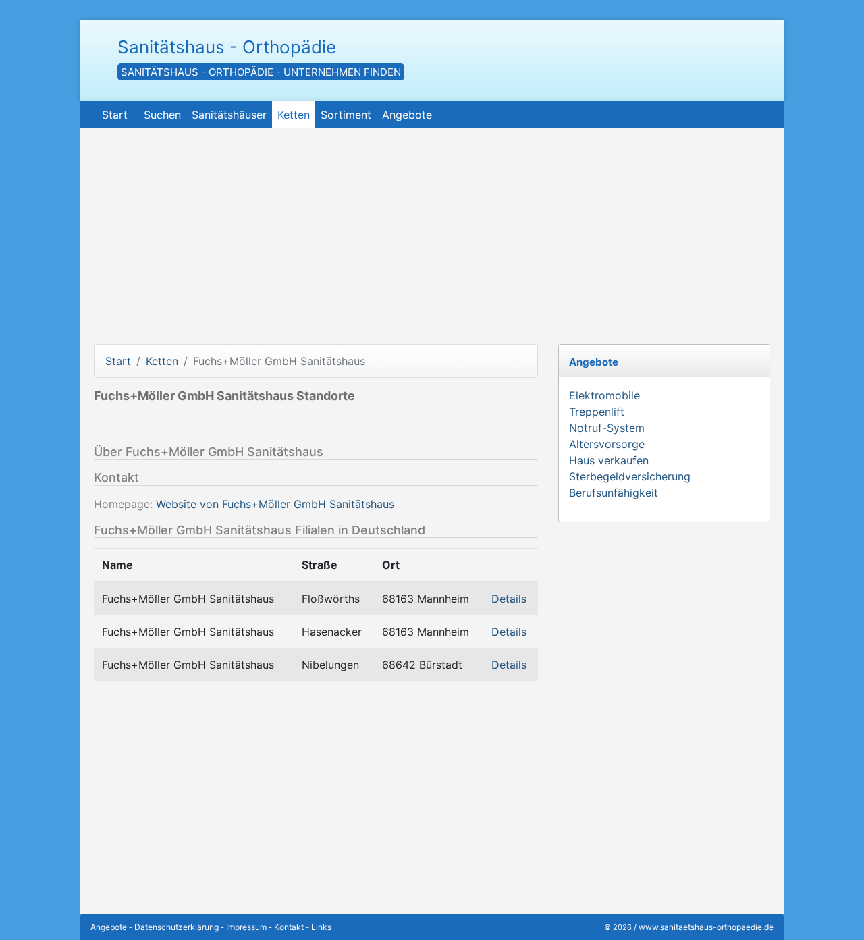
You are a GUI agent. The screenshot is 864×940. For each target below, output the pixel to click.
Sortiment (346, 114)
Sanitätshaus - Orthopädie (226, 46)
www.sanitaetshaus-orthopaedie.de (706, 927)
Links (321, 927)
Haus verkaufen (609, 460)
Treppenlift (596, 411)
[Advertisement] (432, 242)
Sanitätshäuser (229, 114)
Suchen (162, 114)
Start (115, 114)
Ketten (293, 114)
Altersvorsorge (607, 444)
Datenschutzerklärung (176, 927)
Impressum (246, 927)
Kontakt (289, 927)
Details (508, 598)
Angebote (407, 114)
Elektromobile (604, 395)
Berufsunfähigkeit (613, 492)
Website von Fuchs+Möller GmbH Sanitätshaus (275, 504)
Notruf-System (607, 428)
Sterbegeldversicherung (630, 476)
